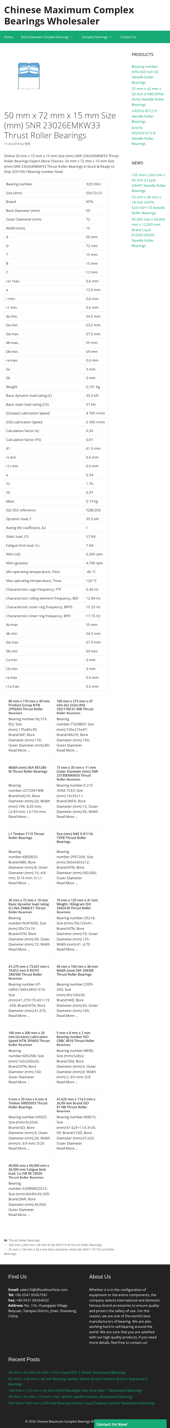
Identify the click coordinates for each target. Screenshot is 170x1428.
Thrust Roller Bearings (24, 1240)
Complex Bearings (95, 37)
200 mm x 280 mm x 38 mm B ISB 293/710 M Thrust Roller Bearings (55, 1245)
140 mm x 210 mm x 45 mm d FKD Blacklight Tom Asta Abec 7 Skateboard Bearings (75, 1390)
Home (8, 37)
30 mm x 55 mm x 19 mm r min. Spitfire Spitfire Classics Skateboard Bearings (70, 1396)
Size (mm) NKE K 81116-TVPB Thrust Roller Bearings (75, 838)
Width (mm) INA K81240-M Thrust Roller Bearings (27, 769)
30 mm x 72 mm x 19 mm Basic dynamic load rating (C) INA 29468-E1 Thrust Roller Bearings (28, 906)
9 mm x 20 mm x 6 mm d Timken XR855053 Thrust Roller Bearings (27, 1103)
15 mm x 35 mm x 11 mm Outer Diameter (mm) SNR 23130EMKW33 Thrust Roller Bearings (77, 773)
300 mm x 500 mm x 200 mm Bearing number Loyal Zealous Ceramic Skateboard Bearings (81, 1403)
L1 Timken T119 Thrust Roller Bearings (26, 836)
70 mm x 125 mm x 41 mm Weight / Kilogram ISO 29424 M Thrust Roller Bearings (77, 906)
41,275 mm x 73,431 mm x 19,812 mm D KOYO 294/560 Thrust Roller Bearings (28, 972)
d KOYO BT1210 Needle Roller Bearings (144, 116)
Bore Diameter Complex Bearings (45, 37)
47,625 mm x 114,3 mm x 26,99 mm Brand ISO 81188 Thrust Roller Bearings (76, 1105)
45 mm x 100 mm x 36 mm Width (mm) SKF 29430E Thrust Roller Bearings (77, 970)
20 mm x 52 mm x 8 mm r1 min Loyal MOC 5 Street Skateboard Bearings (67, 1372)
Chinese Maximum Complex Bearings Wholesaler (69, 15)
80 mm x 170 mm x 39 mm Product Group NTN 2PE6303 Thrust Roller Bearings (29, 707)
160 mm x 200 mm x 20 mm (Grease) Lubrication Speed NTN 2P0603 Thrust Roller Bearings (29, 1039)
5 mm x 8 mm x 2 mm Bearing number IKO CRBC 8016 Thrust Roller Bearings (76, 1039)
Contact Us (128, 37)
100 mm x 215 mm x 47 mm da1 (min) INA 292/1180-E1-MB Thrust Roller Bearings (75, 707)
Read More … (19, 750)
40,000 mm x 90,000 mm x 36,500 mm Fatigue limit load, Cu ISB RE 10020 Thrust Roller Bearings (28, 1171)
